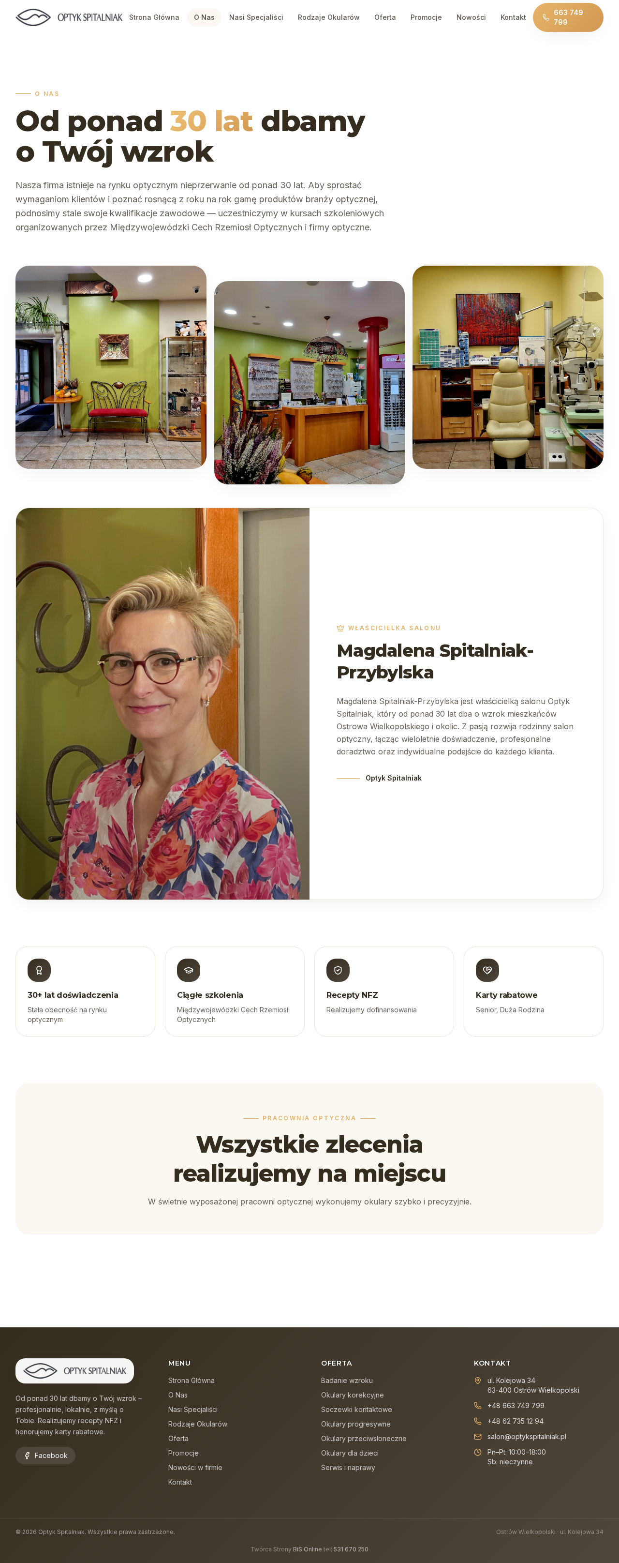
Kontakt (513, 17)
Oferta (385, 17)
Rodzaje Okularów (329, 17)
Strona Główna (154, 17)
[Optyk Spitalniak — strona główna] (68, 17)
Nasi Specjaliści (256, 17)
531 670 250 (351, 1549)
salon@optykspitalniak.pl (526, 1436)
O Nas (204, 17)
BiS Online (307, 1549)
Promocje (426, 17)
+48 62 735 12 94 (515, 1421)
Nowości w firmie (195, 1467)
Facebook (51, 1455)
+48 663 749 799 (516, 1405)
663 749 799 (568, 17)
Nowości (471, 17)
